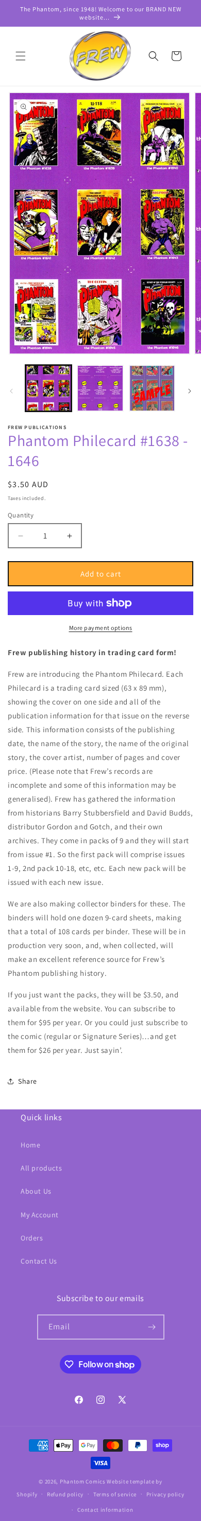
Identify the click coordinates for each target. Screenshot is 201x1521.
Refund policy (65, 1494)
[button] (20, 56)
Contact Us (39, 1261)
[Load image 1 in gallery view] (48, 388)
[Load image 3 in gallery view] (152, 388)
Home (30, 1144)
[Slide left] (11, 391)
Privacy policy (165, 1494)
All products (41, 1168)
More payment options (100, 628)
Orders (32, 1237)
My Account (40, 1214)
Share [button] (27, 1081)
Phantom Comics (83, 1481)
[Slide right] (189, 391)
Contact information (105, 1509)
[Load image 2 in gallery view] (100, 388)
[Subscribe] (152, 1327)
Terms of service (115, 1494)
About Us (36, 1191)
